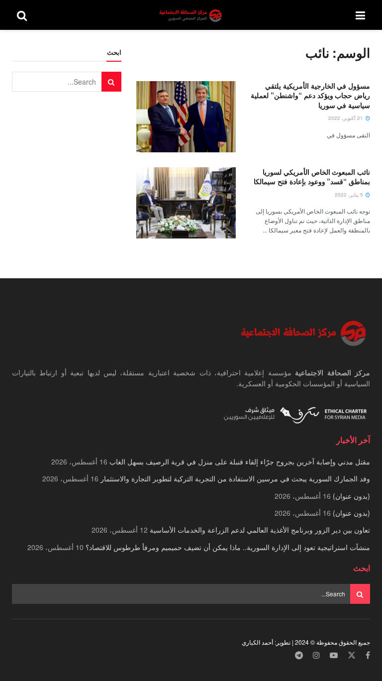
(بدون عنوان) (351, 496)
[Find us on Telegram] (299, 655)
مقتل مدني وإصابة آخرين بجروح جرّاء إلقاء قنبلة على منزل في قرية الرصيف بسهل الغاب (239, 461)
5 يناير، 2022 (350, 194)
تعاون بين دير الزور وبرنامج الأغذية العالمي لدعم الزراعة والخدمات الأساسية (260, 530)
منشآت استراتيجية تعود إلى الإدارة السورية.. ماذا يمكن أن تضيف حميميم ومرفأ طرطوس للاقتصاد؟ (228, 547)
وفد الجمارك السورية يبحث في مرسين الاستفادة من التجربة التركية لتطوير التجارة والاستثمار (235, 478)
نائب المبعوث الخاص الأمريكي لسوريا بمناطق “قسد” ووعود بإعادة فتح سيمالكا (312, 177)
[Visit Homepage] (191, 15)
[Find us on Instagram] (316, 655)
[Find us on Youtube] (334, 655)
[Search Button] (22, 15)
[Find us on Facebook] (368, 655)
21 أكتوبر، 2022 (346, 117)
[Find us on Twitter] (352, 655)
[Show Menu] (360, 15)
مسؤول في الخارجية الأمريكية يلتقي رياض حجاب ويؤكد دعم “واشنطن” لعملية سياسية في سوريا (310, 95)
